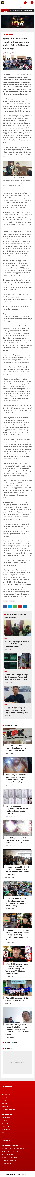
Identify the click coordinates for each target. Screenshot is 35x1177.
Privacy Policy (6, 1106)
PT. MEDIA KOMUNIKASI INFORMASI (13, 1149)
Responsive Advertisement (17, 1062)
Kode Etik (5, 1101)
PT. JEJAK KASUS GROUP (10, 1152)
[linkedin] (25, 606)
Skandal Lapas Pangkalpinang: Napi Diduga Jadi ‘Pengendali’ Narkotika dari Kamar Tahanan (16, 677)
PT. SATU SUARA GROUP (9, 1157)
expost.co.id (5, 1120)
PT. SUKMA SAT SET (8, 1163)
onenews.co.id (6, 1126)
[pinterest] (20, 606)
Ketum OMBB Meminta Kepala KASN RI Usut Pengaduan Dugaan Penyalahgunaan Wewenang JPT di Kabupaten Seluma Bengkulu (16, 968)
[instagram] (12, 1090)
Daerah (14, 7)
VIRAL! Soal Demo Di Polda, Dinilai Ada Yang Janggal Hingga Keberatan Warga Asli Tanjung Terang (16, 902)
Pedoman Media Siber (8, 1109)
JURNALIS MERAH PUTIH (22, 1174)
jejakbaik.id (5, 1132)
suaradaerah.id (6, 1138)
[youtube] (14, 1090)
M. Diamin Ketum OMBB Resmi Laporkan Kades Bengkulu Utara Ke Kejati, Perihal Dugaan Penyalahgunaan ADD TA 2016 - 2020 (17, 935)
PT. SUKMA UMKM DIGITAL (10, 1160)
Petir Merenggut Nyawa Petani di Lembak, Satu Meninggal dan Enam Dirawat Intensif (16, 644)
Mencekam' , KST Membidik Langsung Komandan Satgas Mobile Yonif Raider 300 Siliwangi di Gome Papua (16, 778)
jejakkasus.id (6, 1135)
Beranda (5, 34)
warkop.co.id (6, 1123)
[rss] (19, 1090)
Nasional (21, 7)
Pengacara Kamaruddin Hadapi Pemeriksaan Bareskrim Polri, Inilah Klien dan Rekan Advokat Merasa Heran (17, 870)
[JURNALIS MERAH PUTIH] (2, 4)
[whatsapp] (15, 606)
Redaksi (4, 1098)
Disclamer (5, 1104)
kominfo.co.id (6, 1117)
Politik (28, 7)
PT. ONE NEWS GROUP (9, 1155)
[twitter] (10, 606)
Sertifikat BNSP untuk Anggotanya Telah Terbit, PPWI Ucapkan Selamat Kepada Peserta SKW (17, 809)
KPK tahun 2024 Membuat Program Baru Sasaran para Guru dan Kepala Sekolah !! (15, 748)
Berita (9, 7)
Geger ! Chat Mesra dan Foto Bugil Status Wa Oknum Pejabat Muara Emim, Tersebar (17, 840)
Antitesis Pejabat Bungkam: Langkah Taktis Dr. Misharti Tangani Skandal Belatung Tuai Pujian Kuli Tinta (16, 710)
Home (3, 7)
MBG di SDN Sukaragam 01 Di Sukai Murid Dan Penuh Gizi (16, 999)
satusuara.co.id (6, 1129)
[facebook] (5, 606)
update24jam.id (6, 1141)
